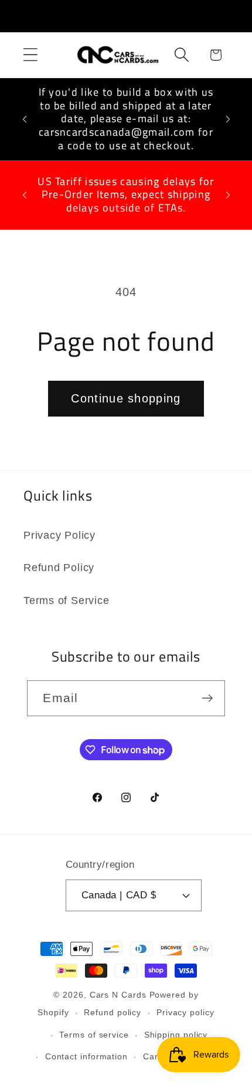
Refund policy (112, 1012)
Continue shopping (126, 398)
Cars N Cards (118, 994)
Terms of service (94, 1034)
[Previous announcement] (25, 119)
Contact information (86, 1056)
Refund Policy (58, 567)
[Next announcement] (228, 119)
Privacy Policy (59, 535)
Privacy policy (185, 1012)
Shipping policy (176, 1034)
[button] (30, 55)
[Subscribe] (207, 698)
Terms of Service (66, 600)
